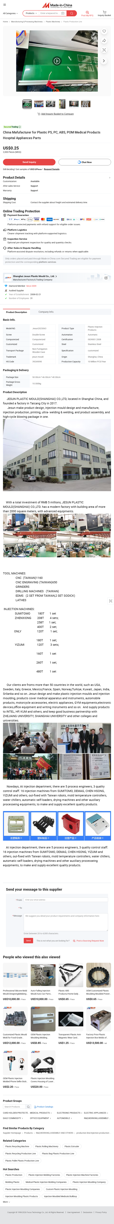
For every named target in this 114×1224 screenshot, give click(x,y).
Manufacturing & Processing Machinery (27, 21)
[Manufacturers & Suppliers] (57, 5)
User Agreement (73, 1212)
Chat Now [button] (86, 162)
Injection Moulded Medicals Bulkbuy (60, 1196)
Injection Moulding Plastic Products (21, 1196)
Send (28, 940)
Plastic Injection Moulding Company (89, 1182)
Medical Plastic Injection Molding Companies (46, 1182)
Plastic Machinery (53, 21)
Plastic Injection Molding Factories (44, 1174)
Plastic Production (13, 1174)
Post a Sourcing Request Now (88, 940)
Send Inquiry (29, 162)
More (5, 1201)
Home (5, 21)
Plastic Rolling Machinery (46, 1146)
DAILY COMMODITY (12, 1118)
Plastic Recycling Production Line (20, 1153)
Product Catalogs (45, 1106)
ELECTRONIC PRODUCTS (68, 1112)
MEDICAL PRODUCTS (40, 1112)
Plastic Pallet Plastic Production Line (22, 1160)
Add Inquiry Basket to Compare (57, 113)
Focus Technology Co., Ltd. (38, 1212)
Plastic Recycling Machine (17, 1146)
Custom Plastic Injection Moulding (61, 1189)
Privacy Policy (101, 1212)
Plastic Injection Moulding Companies (22, 1189)
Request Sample (52, 169)
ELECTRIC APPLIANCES (95, 1112)
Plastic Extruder (72, 1146)
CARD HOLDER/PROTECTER (16, 1112)
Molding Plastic (12, 1182)
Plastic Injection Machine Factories (82, 1174)
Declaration (87, 1212)
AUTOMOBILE (63, 1118)
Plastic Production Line (72, 21)
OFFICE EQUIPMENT (39, 1118)
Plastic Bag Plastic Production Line (58, 1153)
